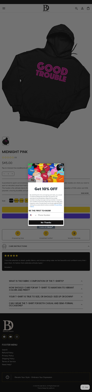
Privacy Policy (58, 205)
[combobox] (33, 215)
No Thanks (46, 222)
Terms (32, 206)
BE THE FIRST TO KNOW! (40, 211)
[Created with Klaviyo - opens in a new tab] (46, 227)
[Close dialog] (61, 166)
